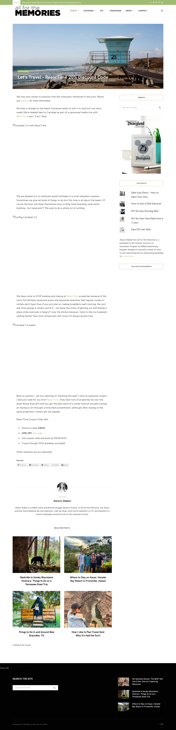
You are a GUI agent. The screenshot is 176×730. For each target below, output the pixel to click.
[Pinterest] (6, 118)
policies (25, 100)
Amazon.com (127, 256)
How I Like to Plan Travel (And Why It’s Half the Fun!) (88, 633)
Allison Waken (28, 83)
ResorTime (22, 116)
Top (161, 724)
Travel (73, 10)
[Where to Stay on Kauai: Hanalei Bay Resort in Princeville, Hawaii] (88, 554)
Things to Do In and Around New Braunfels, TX (36, 633)
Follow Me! (4, 668)
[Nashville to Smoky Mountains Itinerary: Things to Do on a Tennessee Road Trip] (36, 554)
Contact (142, 10)
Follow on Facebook (141, 266)
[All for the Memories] (37, 11)
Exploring (24, 71)
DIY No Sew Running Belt (145, 211)
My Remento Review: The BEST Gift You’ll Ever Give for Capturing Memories (147, 681)
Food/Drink (115, 10)
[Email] (6, 125)
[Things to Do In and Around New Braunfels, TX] (36, 609)
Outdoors (89, 10)
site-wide (37, 433)
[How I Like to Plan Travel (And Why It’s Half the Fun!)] (88, 609)
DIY (101, 10)
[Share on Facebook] (6, 105)
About (129, 10)
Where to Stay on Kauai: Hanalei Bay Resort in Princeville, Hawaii (88, 579)
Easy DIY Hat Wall (141, 229)
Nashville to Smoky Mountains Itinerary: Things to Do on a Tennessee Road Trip (51, 3)
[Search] (162, 10)
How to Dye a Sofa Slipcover (146, 203)
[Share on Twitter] (6, 112)
